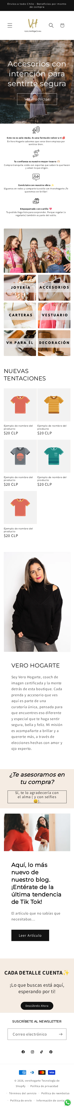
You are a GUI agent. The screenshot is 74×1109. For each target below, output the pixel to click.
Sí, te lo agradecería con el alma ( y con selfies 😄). (37, 797)
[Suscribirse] (60, 1034)
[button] (9, 25)
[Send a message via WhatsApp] (67, 1102)
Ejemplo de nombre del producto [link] (18, 427)
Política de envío (21, 1100)
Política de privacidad (44, 1086)
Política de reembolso (55, 1093)
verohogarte (33, 1080)
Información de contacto (52, 1100)
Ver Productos (37, 99)
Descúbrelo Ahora (36, 1006)
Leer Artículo (30, 935)
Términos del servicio (23, 1093)
